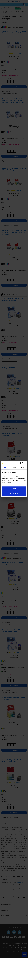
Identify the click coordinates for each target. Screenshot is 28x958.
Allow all (14, 488)
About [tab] (23, 467)
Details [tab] (14, 467)
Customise (13, 493)
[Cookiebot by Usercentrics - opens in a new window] (20, 463)
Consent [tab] (5, 467)
